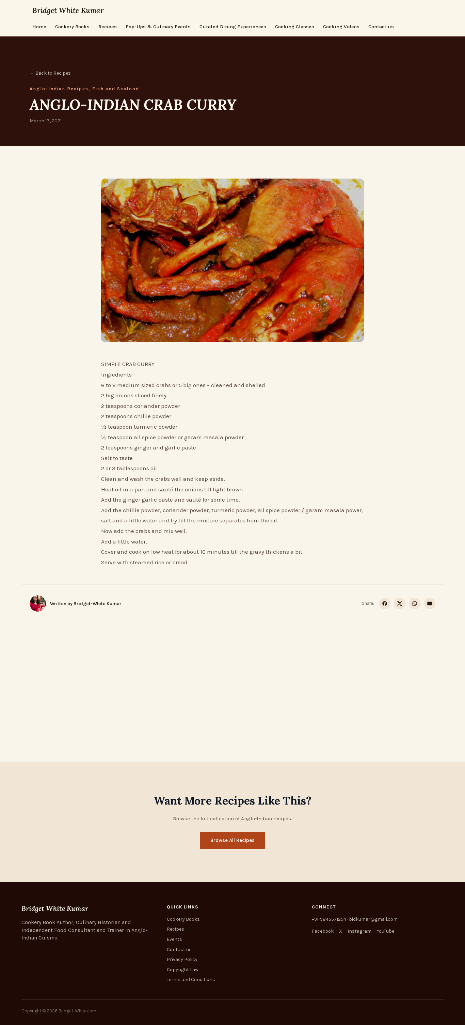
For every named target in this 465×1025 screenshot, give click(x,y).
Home (39, 27)
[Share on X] (399, 603)
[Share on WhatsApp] (414, 603)
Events (174, 939)
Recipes (107, 27)
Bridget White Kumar (68, 10)
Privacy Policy (182, 959)
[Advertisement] (232, 670)
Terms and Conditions (191, 979)
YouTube (385, 931)
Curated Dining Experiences (232, 27)
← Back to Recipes (50, 73)
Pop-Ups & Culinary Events (158, 27)
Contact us (381, 27)
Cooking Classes (294, 27)
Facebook (323, 931)
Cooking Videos (341, 27)
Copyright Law (182, 970)
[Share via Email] (429, 603)
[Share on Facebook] (384, 603)
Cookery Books (72, 27)
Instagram (359, 931)
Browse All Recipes (232, 840)
